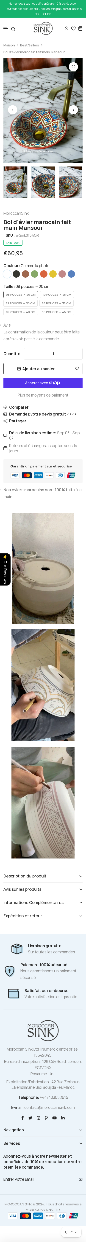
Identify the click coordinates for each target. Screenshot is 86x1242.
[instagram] (38, 1117)
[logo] (43, 28)
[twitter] (30, 1117)
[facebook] (22, 1117)
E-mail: (17, 1107)
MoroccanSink (16, 213)
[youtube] (54, 1117)
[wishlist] (73, 28)
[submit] (79, 1179)
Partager (17, 421)
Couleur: (26, 265)
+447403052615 (54, 1097)
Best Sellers (29, 45)
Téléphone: (28, 1097)
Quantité (11, 353)
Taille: (26, 286)
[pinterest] (46, 1117)
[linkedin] (63, 1117)
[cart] (80, 28)
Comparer (19, 407)
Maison (9, 45)
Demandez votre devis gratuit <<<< (43, 414)
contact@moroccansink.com (49, 1107)
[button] (5, 28)
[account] (66, 28)
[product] (73, 66)
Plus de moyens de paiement (43, 395)
